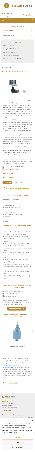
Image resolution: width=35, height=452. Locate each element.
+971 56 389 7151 (8, 13)
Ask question (27, 15)
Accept (17, 437)
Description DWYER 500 (10, 49)
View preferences (17, 447)
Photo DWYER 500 (8, 45)
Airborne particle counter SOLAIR (23, 418)
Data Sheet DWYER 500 (11, 169)
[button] (32, 420)
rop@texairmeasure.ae (12, 17)
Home (2, 67)
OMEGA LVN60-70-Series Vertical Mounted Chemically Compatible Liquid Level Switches (17, 345)
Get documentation (16, 308)
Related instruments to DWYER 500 (12, 59)
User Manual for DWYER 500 (11, 55)
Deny (17, 442)
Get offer (7, 182)
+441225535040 (7, 365)
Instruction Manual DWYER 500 (13, 167)
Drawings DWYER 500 (10, 296)
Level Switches (9, 67)
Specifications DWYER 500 (10, 52)
